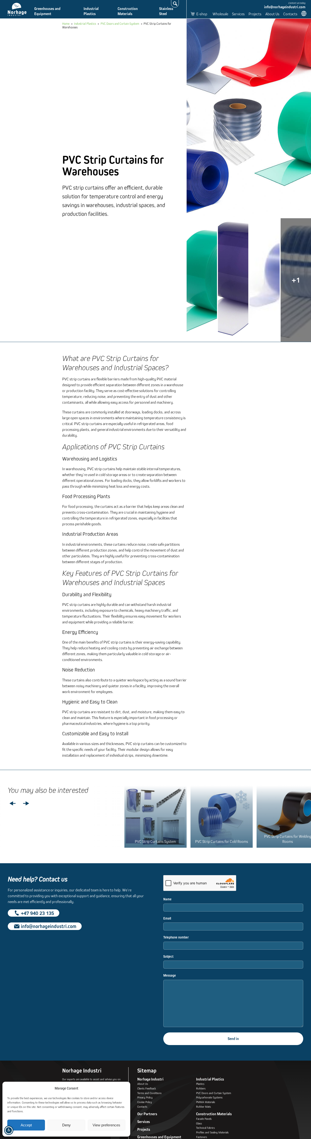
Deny (66, 1125)
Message (169, 975)
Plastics (200, 1083)
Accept (26, 1125)
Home (65, 23)
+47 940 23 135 (37, 913)
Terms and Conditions (149, 1093)
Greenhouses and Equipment (47, 11)
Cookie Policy (144, 1102)
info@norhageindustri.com (284, 7)
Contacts (290, 14)
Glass (199, 1123)
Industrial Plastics (91, 11)
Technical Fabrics (205, 1127)
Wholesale (220, 14)
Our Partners (147, 1114)
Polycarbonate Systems (209, 1097)
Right (26, 804)
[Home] (17, 9)
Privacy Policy (145, 1097)
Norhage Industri (150, 1079)
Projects (255, 14)
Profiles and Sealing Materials (212, 1132)
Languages (304, 13)
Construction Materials (128, 11)
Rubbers (201, 1088)
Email (167, 918)
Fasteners (201, 1137)
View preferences (106, 1125)
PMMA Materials (205, 1102)
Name (167, 899)
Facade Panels (204, 1118)
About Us (272, 14)
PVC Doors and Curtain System (120, 23)
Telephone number (176, 937)
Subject (168, 956)
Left (12, 804)
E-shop (201, 14)
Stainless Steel (166, 11)
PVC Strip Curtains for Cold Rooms (221, 841)
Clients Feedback (146, 1088)
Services (238, 14)
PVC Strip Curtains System (155, 841)
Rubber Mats (203, 1106)
